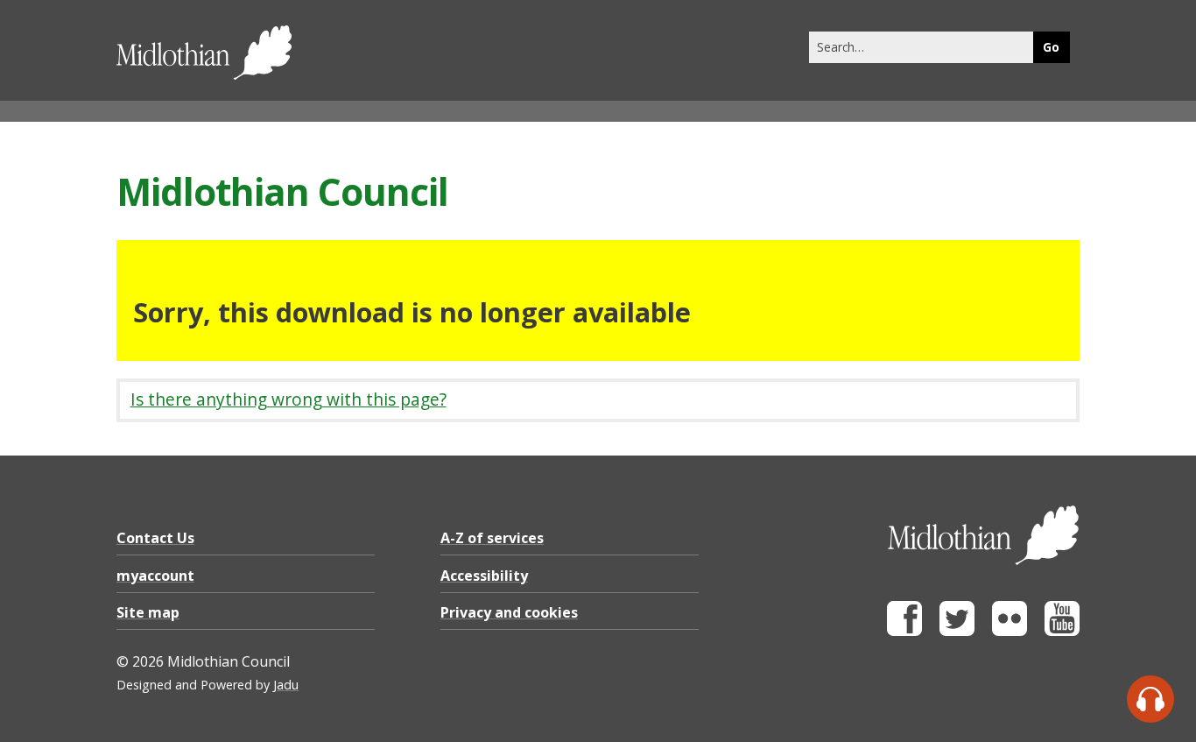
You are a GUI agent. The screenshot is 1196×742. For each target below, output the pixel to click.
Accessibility (484, 575)
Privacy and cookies (509, 612)
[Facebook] (904, 631)
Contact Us (155, 538)
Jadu (286, 684)
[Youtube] (1062, 631)
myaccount (155, 575)
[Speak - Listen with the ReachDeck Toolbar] (1150, 699)
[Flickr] (1009, 631)
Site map (147, 612)
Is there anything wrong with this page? (288, 399)
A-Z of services (492, 538)
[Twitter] (956, 631)
